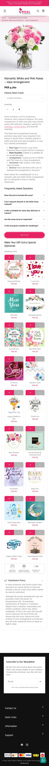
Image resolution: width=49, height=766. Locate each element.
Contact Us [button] (10, 708)
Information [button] (11, 726)
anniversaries (20, 127)
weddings (8, 127)
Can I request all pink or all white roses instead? (24, 203)
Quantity (8, 104)
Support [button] (9, 735)
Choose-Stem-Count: (14, 93)
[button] (4, 11)
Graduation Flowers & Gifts (18, 18)
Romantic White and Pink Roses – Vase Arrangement (20, 20)
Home (4, 18)
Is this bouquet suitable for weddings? (24, 226)
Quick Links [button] (10, 717)
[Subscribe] (40, 682)
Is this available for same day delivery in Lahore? (24, 212)
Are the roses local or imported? (24, 219)
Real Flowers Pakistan (15, 760)
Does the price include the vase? (24, 195)
